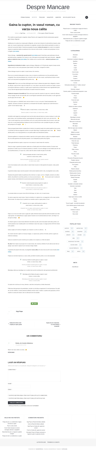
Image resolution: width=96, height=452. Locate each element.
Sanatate (50, 17)
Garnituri (75, 102)
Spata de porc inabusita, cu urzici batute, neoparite (52, 324)
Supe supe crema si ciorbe (75, 196)
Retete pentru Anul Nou (75, 171)
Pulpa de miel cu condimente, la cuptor (75, 40)
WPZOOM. (65, 449)
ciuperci (69, 231)
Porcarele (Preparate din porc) (75, 158)
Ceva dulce (75, 74)
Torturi (75, 201)
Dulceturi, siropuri (75, 89)
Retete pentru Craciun (75, 173)
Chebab (75, 76)
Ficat (75, 95)
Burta (75, 65)
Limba (75, 115)
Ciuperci (75, 78)
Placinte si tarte (75, 153)
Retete (34, 17)
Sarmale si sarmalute (75, 186)
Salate (75, 181)
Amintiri (58, 17)
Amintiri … (75, 57)
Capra (75, 67)
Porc (75, 156)
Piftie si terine (75, 149)
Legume (75, 112)
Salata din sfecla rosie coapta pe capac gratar (16, 323)
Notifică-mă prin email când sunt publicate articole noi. (27, 398)
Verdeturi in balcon (75, 209)
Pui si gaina (41, 33)
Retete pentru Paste (75, 175)
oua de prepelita (75, 248)
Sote (75, 188)
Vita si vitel (75, 214)
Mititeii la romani (75, 132)
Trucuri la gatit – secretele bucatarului (75, 203)
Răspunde (11, 352)
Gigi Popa (22, 33)
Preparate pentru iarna (75, 162)
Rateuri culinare (75, 168)
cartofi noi (81, 228)
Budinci (75, 63)
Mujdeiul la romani (75, 134)
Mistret (75, 130)
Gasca (75, 104)
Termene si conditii (53, 442)
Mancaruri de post (75, 119)
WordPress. (39, 449)
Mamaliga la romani (75, 117)
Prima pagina (25, 17)
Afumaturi (75, 54)
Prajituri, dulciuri (75, 160)
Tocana (75, 199)
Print (35, 303)
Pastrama (75, 145)
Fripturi (75, 97)
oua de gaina (75, 244)
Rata (75, 166)
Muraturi (75, 136)
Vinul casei (75, 211)
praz (70, 251)
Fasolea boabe (75, 93)
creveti (69, 234)
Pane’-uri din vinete (75, 32)
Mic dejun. (75, 125)
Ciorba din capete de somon (38, 430)
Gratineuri (75, 108)
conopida (81, 231)
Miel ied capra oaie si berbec (75, 128)
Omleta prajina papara (75, 138)
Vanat (75, 207)
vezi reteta (16, 51)
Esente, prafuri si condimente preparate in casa (75, 91)
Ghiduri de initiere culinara (75, 106)
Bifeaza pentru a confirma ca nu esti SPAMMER (24, 405)
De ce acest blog (69, 17)
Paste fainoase (75, 143)
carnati (75, 69)
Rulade (75, 179)
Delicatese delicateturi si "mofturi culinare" (75, 85)
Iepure (75, 110)
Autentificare (75, 266)
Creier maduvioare (75, 80)
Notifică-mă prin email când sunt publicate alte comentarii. (28, 395)
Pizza (75, 151)
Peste (75, 147)
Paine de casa (75, 140)
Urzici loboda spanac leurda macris (75, 205)
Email (10, 389)
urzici (80, 251)
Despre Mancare (48, 7)
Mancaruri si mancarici (75, 121)
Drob (75, 87)
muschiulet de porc (75, 241)
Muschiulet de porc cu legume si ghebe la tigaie (75, 38)
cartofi (68, 228)
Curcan (75, 82)
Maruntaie (75, 123)
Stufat (75, 192)
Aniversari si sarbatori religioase (75, 59)
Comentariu (12, 369)
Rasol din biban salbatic (39, 421)
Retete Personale (49, 33)
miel (75, 238)
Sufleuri (75, 194)
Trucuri (42, 17)
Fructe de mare (75, 100)
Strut (75, 190)
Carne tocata (75, 72)
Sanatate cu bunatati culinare (75, 183)
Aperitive (75, 61)
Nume (10, 383)
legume (81, 234)
